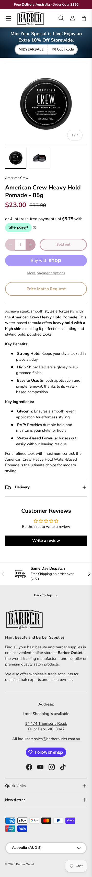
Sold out (63, 244)
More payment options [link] (46, 273)
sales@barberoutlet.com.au (57, 738)
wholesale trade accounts (51, 674)
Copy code (65, 49)
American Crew (16, 178)
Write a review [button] (46, 540)
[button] (83, 18)
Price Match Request (46, 289)
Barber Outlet (25, 864)
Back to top (43, 595)
